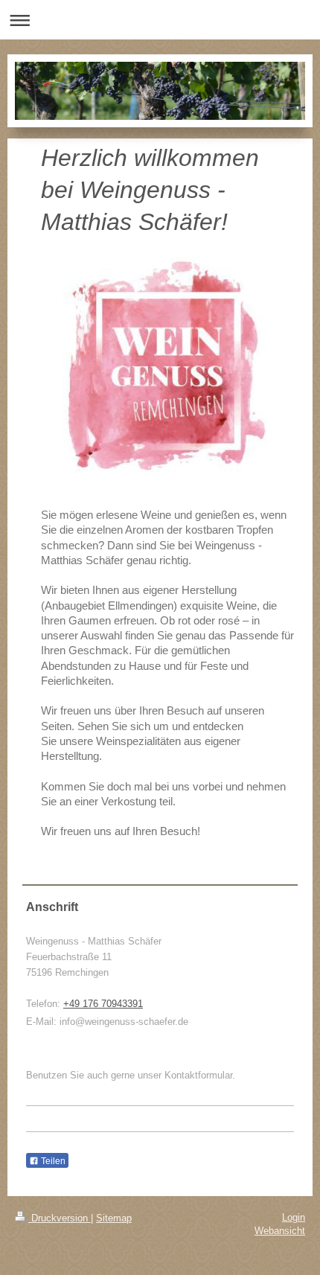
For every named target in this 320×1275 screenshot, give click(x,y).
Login (293, 1217)
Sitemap (114, 1218)
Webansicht (280, 1230)
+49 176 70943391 (103, 1003)
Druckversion (59, 1218)
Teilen (52, 1161)
